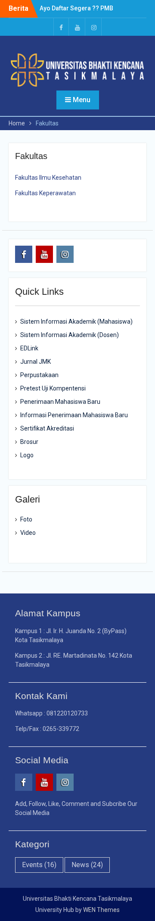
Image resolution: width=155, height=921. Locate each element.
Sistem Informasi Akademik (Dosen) (69, 334)
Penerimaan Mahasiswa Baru (60, 401)
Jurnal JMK (35, 361)
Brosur (29, 441)
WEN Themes (101, 909)
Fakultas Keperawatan (45, 193)
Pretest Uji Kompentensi (53, 388)
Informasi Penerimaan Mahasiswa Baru (74, 415)
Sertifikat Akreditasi (47, 428)
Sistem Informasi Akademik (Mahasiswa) (76, 321)
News (87, 865)
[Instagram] (94, 27)
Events (39, 865)
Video (28, 532)
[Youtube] (77, 27)
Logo (27, 455)
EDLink (29, 348)
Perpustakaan (39, 375)
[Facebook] (61, 27)
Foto (26, 519)
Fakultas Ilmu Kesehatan (48, 177)
